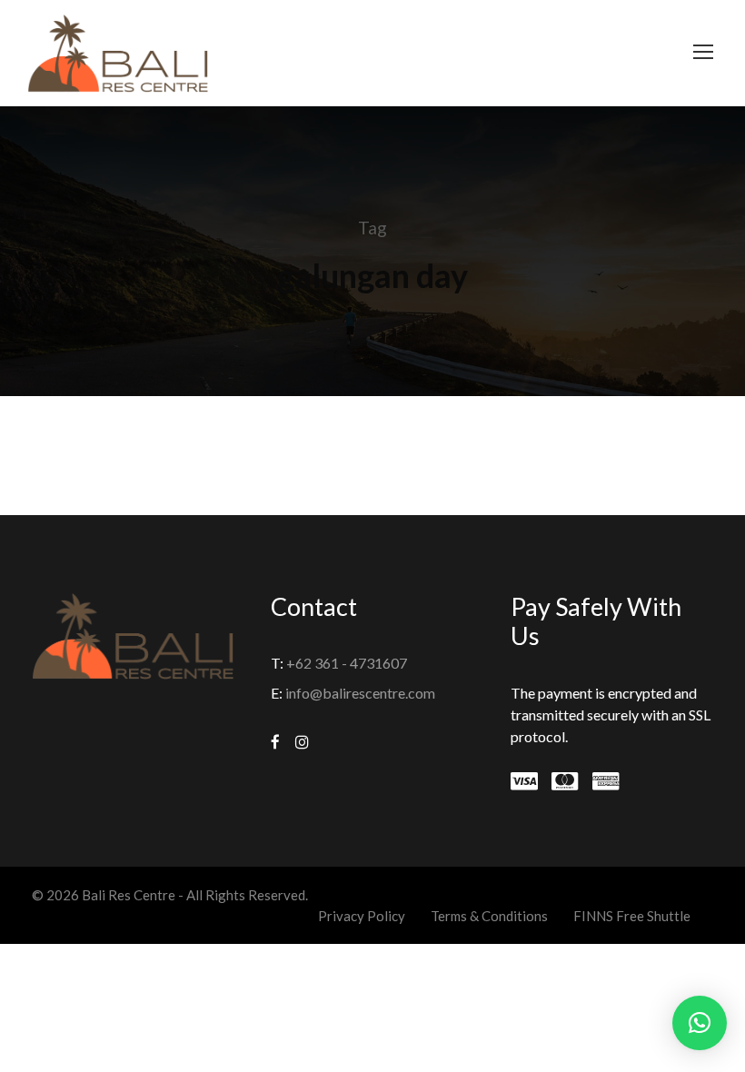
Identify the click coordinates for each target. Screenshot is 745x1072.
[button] (699, 1023)
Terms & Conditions (489, 916)
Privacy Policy (361, 916)
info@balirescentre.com (360, 692)
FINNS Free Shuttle (631, 916)
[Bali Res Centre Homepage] (118, 51)
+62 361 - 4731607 (346, 662)
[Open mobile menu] (703, 51)
